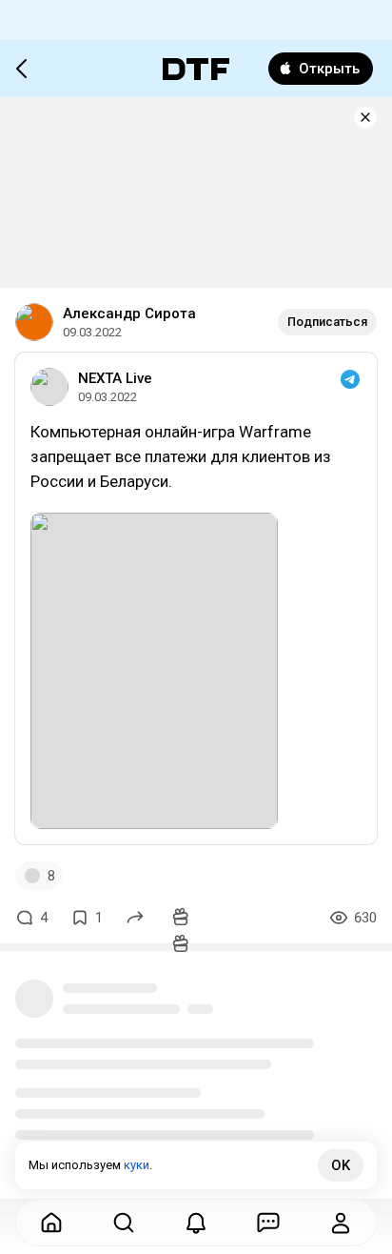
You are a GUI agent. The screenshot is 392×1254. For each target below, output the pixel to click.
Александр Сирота (129, 313)
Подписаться (327, 321)
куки (136, 1165)
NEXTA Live (115, 378)
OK (340, 1165)
